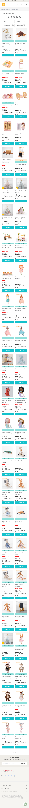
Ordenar (18, 21)
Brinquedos (11, 13)
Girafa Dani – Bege (19, 460)
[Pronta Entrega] (12, 25)
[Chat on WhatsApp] (25, 804)
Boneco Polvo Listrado (20, 368)
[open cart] (22, 4)
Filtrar (5, 21)
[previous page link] (11, 752)
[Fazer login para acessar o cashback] (13, 4)
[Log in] (17, 4)
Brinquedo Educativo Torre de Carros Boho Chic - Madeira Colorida (21, 247)
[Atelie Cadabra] (24, 25)
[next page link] (18, 752)
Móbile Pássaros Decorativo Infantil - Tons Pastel (7, 45)
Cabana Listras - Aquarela (7, 647)
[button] (13, 4)
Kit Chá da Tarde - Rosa (7, 105)
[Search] (26, 9)
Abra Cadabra (5, 13)
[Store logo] (3, 4)
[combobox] (14, 9)
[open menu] (26, 4)
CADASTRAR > (23, 763)
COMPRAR (7, 55)
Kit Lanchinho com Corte (7, 73)
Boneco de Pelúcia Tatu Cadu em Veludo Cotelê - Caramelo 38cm (7, 161)
